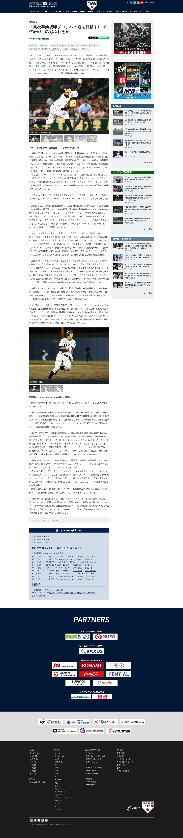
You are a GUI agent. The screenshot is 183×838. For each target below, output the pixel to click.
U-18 (56, 768)
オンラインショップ (123, 759)
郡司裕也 (56, 49)
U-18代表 (33, 765)
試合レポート (91, 556)
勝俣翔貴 (84, 45)
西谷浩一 (85, 49)
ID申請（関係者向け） (124, 771)
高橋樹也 (63, 45)
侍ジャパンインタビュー (63, 798)
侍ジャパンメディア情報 (94, 767)
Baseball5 (58, 780)
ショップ (58, 810)
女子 (56, 777)
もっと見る (147, 162)
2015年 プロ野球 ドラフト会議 (45, 520)
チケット (48, 553)
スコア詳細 (78, 556)
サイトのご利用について (125, 762)
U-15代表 (33, 768)
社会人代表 (33, 756)
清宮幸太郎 (75, 49)
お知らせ (58, 801)
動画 (56, 786)
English (152, 2)
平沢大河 (47, 49)
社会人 (57, 759)
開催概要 (37, 590)
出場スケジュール (92, 762)
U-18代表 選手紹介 (41, 539)
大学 (56, 765)
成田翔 (65, 49)
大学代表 (33, 762)
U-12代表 (33, 771)
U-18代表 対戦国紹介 (42, 542)
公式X (119, 768)
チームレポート (60, 792)
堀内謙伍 (34, 45)
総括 (56, 783)
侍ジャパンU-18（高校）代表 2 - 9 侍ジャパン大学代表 (72, 593)
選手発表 (58, 807)
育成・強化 (120, 753)
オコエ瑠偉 (95, 45)
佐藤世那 (53, 45)
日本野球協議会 (91, 782)
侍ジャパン (89, 753)
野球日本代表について (93, 759)
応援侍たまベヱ (91, 770)
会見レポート (59, 795)
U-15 (56, 771)
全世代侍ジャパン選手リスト (95, 756)
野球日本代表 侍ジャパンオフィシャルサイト (44, 4)
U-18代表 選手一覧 (41, 536)
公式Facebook (122, 765)
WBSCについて (91, 785)
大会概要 (37, 553)
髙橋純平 (43, 45)
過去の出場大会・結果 (37, 782)
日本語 (146, 2)
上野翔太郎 (73, 45)
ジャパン (58, 753)
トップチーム (34, 753)
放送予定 (59, 553)
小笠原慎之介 (35, 49)
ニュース (58, 804)
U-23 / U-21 (34, 759)
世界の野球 (120, 756)
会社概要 (89, 779)
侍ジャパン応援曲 (92, 773)
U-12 (56, 774)
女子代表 (33, 774)
